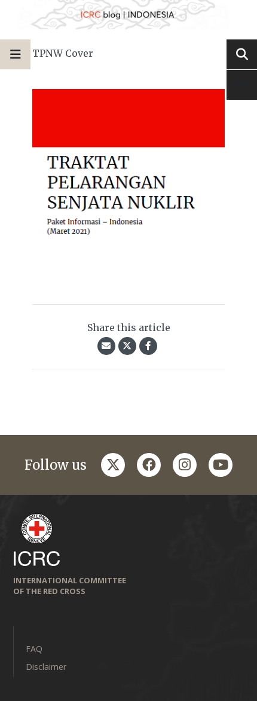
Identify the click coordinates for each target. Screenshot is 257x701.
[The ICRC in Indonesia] (128, 14)
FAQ (34, 648)
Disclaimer (46, 666)
